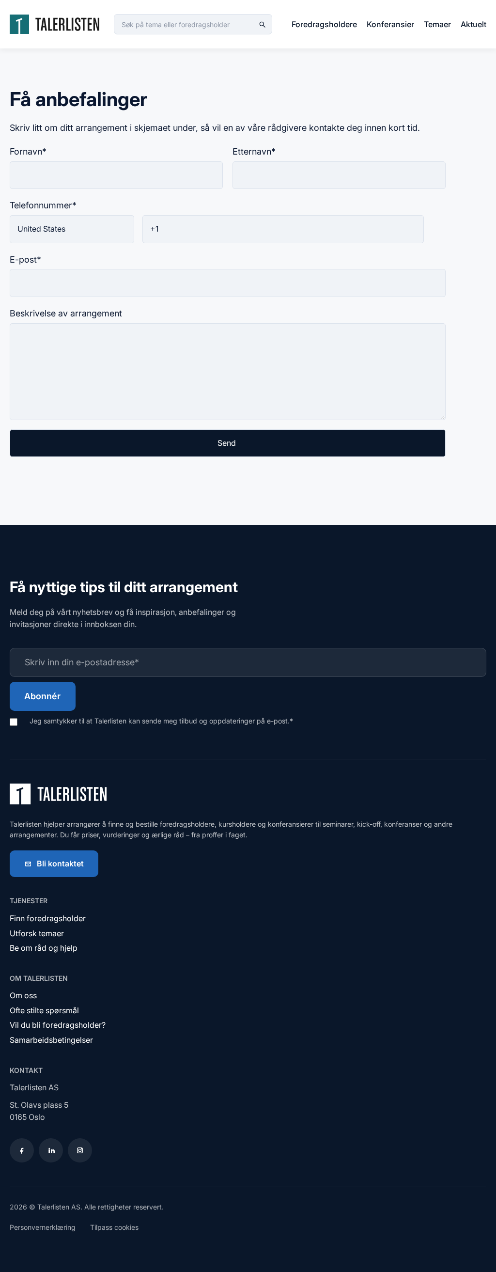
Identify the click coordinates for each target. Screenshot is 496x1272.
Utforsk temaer (37, 933)
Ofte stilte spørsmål (44, 1010)
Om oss (23, 995)
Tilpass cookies (114, 1227)
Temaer (437, 24)
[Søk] (262, 24)
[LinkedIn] (51, 1150)
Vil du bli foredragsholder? (58, 1025)
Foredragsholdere (324, 24)
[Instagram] (80, 1150)
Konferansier (390, 24)
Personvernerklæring (43, 1227)
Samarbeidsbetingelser (51, 1040)
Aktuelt (473, 24)
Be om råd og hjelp (44, 948)
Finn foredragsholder (48, 918)
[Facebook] (22, 1150)
